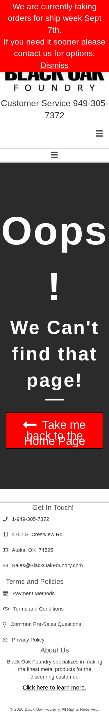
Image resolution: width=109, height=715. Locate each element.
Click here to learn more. (54, 687)
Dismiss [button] (54, 65)
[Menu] (99, 133)
